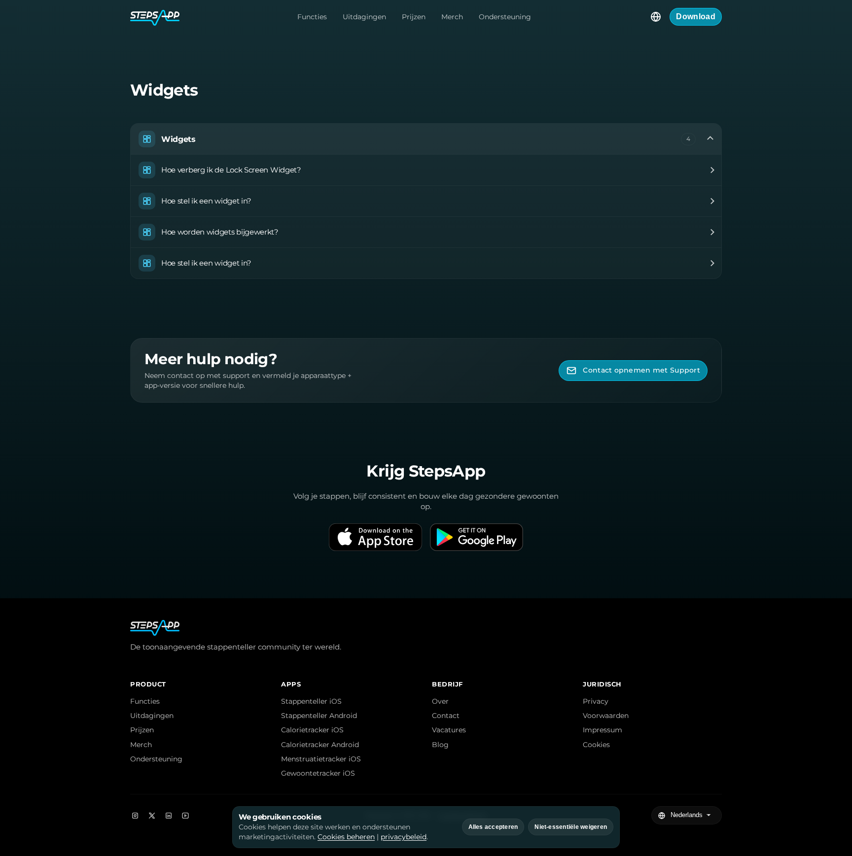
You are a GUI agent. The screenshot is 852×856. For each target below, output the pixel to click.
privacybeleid (403, 837)
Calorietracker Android (320, 745)
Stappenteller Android (319, 715)
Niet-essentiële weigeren (570, 826)
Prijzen (414, 16)
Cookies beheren (346, 837)
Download (695, 16)
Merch (452, 16)
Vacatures (449, 730)
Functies (312, 16)
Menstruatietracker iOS (321, 759)
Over (440, 701)
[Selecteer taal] (656, 17)
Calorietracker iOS (312, 730)
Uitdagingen (364, 16)
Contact (446, 715)
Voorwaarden (606, 715)
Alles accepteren (493, 826)
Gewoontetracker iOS (318, 773)
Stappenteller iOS (311, 701)
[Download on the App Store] (375, 537)
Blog (440, 745)
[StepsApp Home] (154, 17)
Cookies (596, 745)
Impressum (602, 730)
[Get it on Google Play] (476, 537)
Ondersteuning (505, 16)
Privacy (595, 701)
